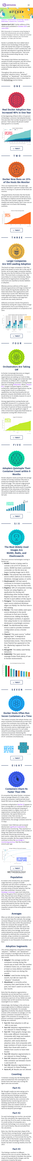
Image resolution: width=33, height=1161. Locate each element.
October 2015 (22, 26)
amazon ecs (13, 21)
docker (27, 19)
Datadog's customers (8, 892)
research (4, 19)
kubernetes (4, 21)
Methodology (8, 80)
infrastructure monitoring (15, 19)
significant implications (17, 827)
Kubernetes (17, 384)
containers (21, 21)
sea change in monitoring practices (12, 841)
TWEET (17, 148)
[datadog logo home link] (8, 5)
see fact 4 (21, 804)
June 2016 (4, 28)
